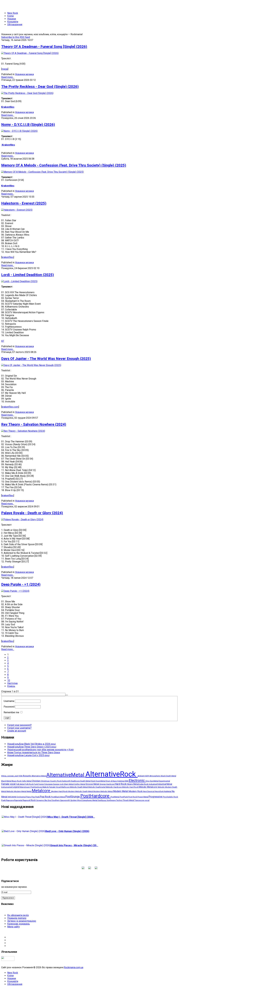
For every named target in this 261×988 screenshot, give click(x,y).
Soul (50, 800)
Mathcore (65, 787)
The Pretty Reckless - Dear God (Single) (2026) (40, 86)
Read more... (7, 77)
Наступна (12, 683)
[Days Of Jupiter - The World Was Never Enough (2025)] (31, 365)
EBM (127, 781)
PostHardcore (95, 796)
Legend (16, 787)
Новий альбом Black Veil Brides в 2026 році (31, 743)
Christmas (45, 781)
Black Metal (6, 781)
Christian (36, 781)
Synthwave (111, 800)
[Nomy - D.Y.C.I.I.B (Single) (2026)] (19, 131)
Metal (29, 791)
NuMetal (168, 791)
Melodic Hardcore (114, 787)
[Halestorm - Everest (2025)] (16, 209)
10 (8, 680)
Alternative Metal (39, 776)
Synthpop (102, 800)
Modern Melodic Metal (103, 791)
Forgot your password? (19, 725)
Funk (36, 784)
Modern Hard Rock (59, 791)
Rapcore (10, 800)
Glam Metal (69, 784)
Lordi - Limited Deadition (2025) (27, 275)
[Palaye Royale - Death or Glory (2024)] (22, 519)
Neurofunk (159, 791)
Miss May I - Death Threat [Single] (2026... (71, 816)
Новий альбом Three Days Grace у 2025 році (31, 746)
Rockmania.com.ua (73, 967)
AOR (147, 776)
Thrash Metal (128, 800)
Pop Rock (45, 796)
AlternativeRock (111, 774)
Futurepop (48, 784)
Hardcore (110, 784)
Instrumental (6, 787)
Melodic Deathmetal (97, 787)
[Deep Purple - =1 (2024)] (15, 591)
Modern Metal (121, 791)
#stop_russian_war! (10, 776)
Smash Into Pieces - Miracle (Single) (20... (74, 845)
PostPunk (124, 797)
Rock (33, 800)
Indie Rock (144, 784)
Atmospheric (155, 776)
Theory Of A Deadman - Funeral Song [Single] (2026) (44, 46)
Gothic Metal (80, 784)
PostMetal (115, 797)
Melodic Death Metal (79, 787)
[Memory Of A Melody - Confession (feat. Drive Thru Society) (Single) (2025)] (42, 171)
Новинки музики (24, 74)
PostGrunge (72, 796)
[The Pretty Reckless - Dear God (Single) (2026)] (27, 93)
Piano (28, 797)
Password (9, 706)
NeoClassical (149, 791)
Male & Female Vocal (51, 787)
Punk (3, 800)
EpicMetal (154, 781)
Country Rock (56, 781)
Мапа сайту (13, 926)
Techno (119, 800)
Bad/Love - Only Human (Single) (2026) (67, 831)
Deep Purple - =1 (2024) (20, 584)
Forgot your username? (19, 727)
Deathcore (75, 781)
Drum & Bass (111, 781)
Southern (56, 800)
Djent (93, 781)
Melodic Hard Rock (130, 787)
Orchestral (21, 797)
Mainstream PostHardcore (31, 787)
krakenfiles (7, 257)
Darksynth (66, 781)
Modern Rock (136, 791)
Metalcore (41, 790)
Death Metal (85, 781)
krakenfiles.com (10, 406)
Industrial (153, 784)
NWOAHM (12, 797)
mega (5, 69)
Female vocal (8, 784)
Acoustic (27, 776)
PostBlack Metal (58, 797)
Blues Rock (17, 781)
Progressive (156, 796)
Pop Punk (35, 797)
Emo (148, 781)
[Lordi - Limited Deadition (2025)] (19, 281)
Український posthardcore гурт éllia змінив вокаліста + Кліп (40, 749)
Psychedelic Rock (170, 797)
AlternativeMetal (65, 775)
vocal (147, 800)
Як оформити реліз (18, 915)
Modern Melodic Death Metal (80, 791)
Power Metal (143, 797)
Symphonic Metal (90, 800)
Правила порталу (16, 918)
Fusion (41, 784)
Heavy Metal (133, 784)
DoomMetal (101, 781)
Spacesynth (65, 800)
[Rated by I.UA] (7, 960)
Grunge (103, 784)
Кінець (11, 686)
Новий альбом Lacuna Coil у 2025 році (28, 755)
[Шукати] (66, 695)
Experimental (164, 781)
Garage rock (58, 784)
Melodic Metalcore (148, 787)
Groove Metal (93, 784)
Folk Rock (29, 784)
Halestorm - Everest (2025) (23, 203)
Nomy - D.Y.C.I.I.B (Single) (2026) (28, 124)
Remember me (11, 712)
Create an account (16, 730)
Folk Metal (20, 784)
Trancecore (139, 800)
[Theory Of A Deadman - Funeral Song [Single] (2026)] (30, 53)
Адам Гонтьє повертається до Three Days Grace (33, 752)
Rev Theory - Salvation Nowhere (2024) (33, 424)
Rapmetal (18, 800)
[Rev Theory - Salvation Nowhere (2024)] (23, 431)
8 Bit (21, 776)
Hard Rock (121, 784)
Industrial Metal (164, 784)
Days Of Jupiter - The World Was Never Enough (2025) (46, 359)
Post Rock (132, 797)
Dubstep (121, 781)
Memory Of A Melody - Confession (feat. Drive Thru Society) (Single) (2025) (63, 165)
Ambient (141, 776)
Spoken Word (76, 800)
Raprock (27, 800)
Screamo (40, 800)
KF (2, 341)
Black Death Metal (168, 776)
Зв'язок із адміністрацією (21, 921)
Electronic (137, 780)
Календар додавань (18, 923)
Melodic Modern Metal (16, 791)
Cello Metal (27, 781)
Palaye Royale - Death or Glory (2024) (32, 513)
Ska (46, 800)
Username (9, 701)
